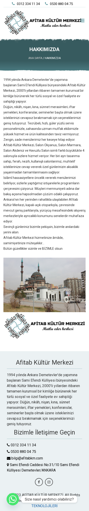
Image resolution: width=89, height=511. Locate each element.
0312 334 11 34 (28, 4)
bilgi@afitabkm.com (26, 458)
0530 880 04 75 (61, 4)
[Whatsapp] (13, 499)
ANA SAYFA (35, 58)
